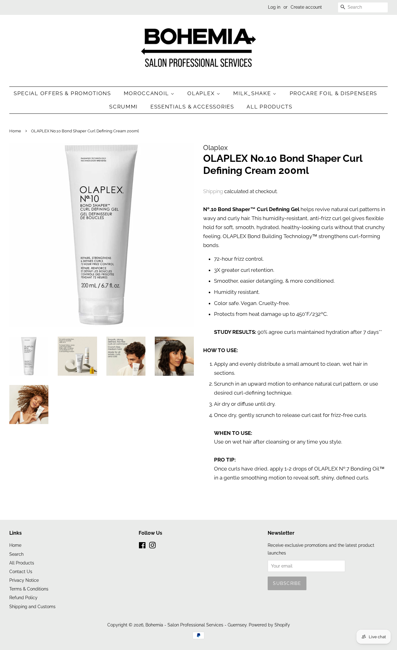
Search (16, 554)
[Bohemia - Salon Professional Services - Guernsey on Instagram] (152, 546)
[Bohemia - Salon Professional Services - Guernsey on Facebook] (142, 546)
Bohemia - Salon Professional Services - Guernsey (196, 624)
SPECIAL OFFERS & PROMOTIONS (62, 93)
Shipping (213, 191)
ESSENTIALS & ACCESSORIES (192, 107)
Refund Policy (23, 597)
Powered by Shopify (269, 624)
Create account (306, 7)
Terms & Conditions (28, 588)
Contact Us (20, 571)
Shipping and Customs (32, 606)
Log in (274, 7)
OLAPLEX (201, 93)
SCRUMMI (123, 107)
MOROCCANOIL (147, 93)
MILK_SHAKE (253, 93)
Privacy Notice (24, 580)
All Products (269, 107)
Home (15, 131)
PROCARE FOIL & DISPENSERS (333, 93)
